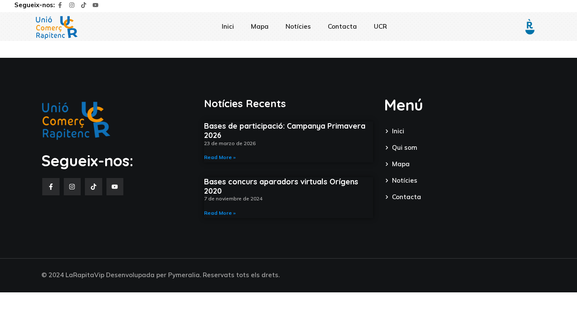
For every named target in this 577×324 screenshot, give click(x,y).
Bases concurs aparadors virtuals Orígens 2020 (281, 186)
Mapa (260, 26)
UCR (380, 26)
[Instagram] (72, 5)
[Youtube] (95, 5)
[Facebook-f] (60, 5)
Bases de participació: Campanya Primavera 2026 (284, 130)
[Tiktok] (84, 5)
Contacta (342, 26)
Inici (228, 26)
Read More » (220, 157)
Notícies (298, 26)
